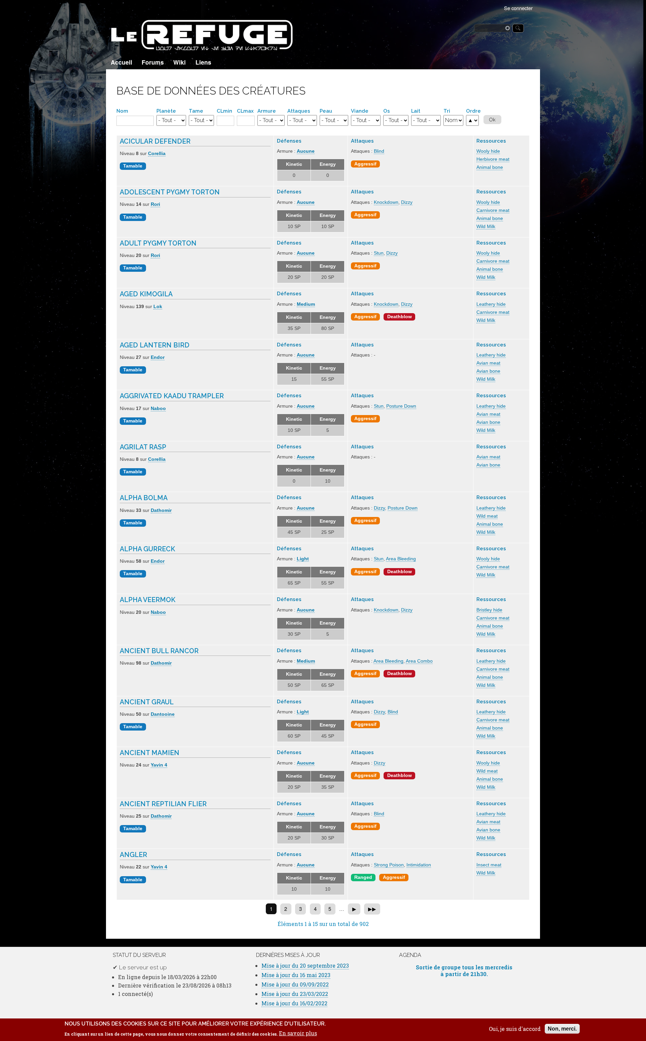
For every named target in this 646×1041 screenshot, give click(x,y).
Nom (122, 111)
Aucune (306, 151)
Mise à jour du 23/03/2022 (294, 993)
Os (386, 111)
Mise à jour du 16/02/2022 (294, 1003)
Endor (158, 357)
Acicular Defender (155, 141)
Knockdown (386, 202)
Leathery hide (491, 304)
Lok (157, 306)
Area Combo (419, 661)
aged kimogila (146, 294)
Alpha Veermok (147, 600)
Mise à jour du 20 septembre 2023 (305, 965)
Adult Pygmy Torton (158, 243)
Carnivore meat (492, 210)
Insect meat (488, 864)
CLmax (245, 111)
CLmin (224, 111)
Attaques (298, 111)
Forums (153, 62)
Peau (326, 111)
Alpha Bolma (144, 498)
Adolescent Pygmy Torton (170, 192)
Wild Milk (485, 226)
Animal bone (489, 167)
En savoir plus (298, 1033)
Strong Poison (389, 864)
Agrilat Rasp (143, 447)
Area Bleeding (401, 558)
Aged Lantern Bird (154, 345)
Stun (379, 253)
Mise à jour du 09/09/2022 (295, 984)
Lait (415, 111)
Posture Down (401, 406)
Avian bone (488, 371)
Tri (446, 111)
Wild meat (487, 516)
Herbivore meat (492, 159)
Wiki (179, 62)
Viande (359, 111)
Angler (133, 855)
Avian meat (488, 363)
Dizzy (406, 202)
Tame (196, 111)
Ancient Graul (147, 702)
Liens (203, 62)
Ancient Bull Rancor (159, 651)
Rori (155, 204)
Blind (379, 151)
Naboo (158, 408)
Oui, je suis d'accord (515, 1029)
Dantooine (163, 714)
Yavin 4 (159, 765)
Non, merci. (562, 1029)
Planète (166, 111)
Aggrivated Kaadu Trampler (172, 396)
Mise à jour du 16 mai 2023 (295, 974)
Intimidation (418, 864)
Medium (306, 304)
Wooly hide (488, 151)
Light (303, 558)
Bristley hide (489, 609)
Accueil (121, 62)
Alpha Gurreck (147, 549)
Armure (266, 111)
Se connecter (518, 7)
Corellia (157, 153)
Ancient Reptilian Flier (163, 804)
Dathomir (161, 510)
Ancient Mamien (149, 753)
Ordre (473, 111)
